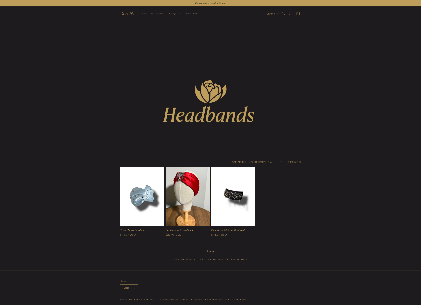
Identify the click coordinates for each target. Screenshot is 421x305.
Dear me (131, 299)
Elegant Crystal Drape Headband (228, 230)
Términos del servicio (236, 299)
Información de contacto (169, 299)
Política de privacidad (192, 299)
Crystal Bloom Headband (132, 230)
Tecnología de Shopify (145, 299)
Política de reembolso (214, 299)
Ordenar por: (239, 161)
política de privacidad (184, 259)
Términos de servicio (237, 259)
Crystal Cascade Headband (179, 230)
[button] (173, 13)
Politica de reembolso (211, 259)
